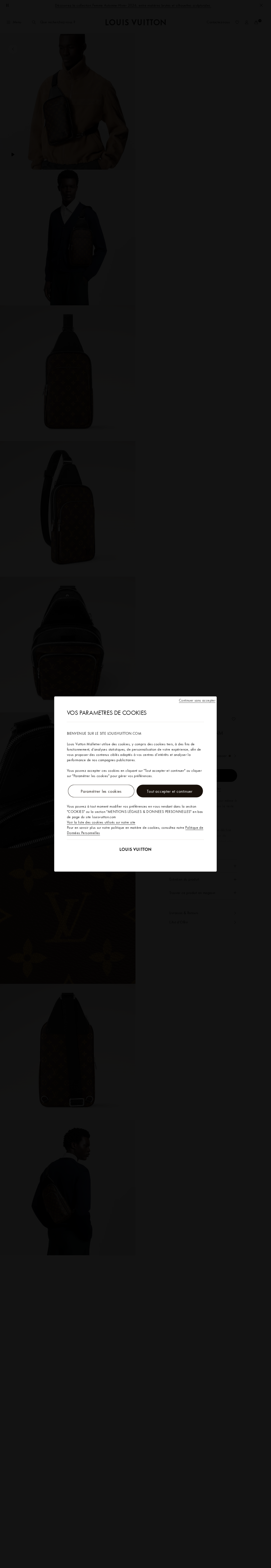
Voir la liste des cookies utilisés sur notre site (101, 822)
